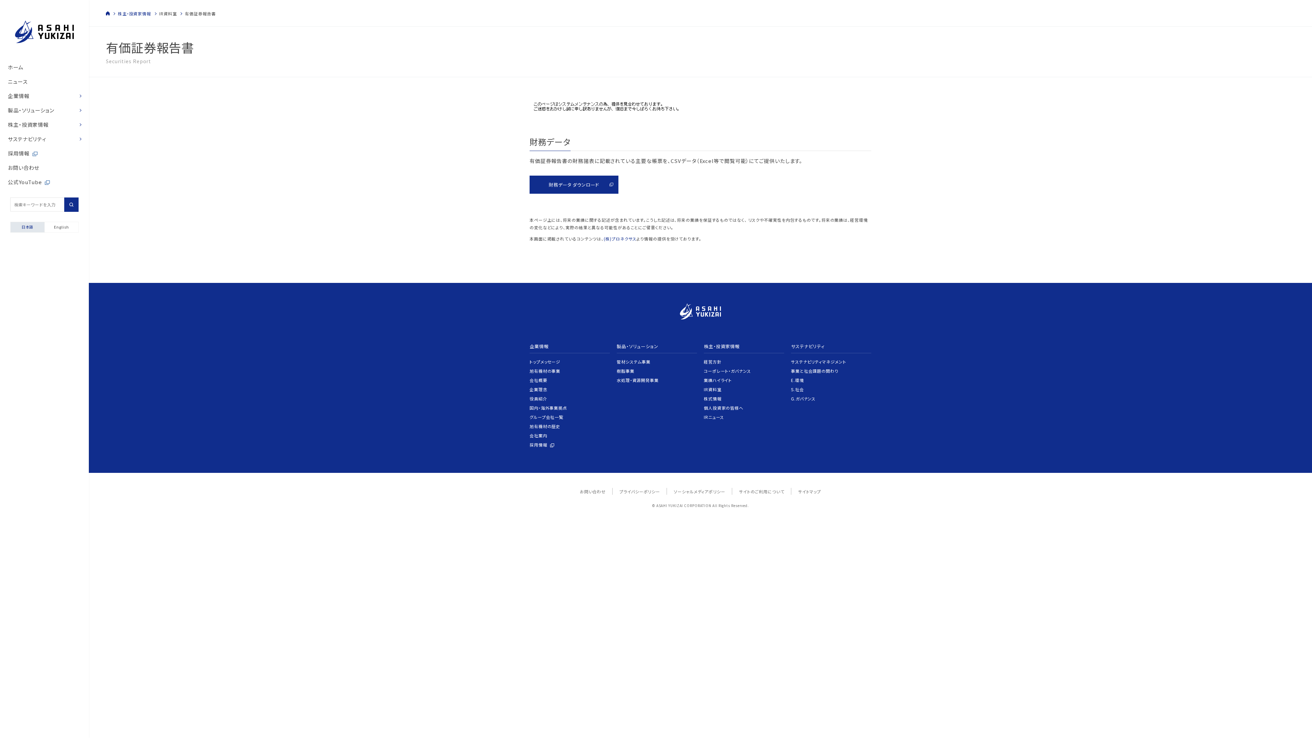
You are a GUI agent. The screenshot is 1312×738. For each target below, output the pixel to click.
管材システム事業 (634, 362)
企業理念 (538, 389)
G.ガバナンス (803, 398)
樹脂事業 (625, 371)
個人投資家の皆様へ (723, 408)
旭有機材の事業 (545, 371)
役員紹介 (538, 398)
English (61, 227)
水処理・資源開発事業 (638, 380)
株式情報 (713, 398)
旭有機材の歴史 (545, 426)
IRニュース (714, 417)
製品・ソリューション (31, 110)
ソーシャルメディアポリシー (699, 491)
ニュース (18, 81)
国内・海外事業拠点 (548, 408)
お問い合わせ (23, 167)
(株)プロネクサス (620, 239)
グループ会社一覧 (546, 417)
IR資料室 (713, 389)
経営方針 (713, 362)
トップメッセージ (545, 362)
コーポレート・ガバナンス (727, 371)
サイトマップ (809, 491)
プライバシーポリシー (639, 491)
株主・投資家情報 (28, 124)
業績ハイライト (718, 380)
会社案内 (538, 435)
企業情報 (19, 95)
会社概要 (538, 380)
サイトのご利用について (761, 491)
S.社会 (797, 389)
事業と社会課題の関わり (814, 371)
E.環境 (797, 380)
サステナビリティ (27, 138)
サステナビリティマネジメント (818, 362)
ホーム (16, 67)
